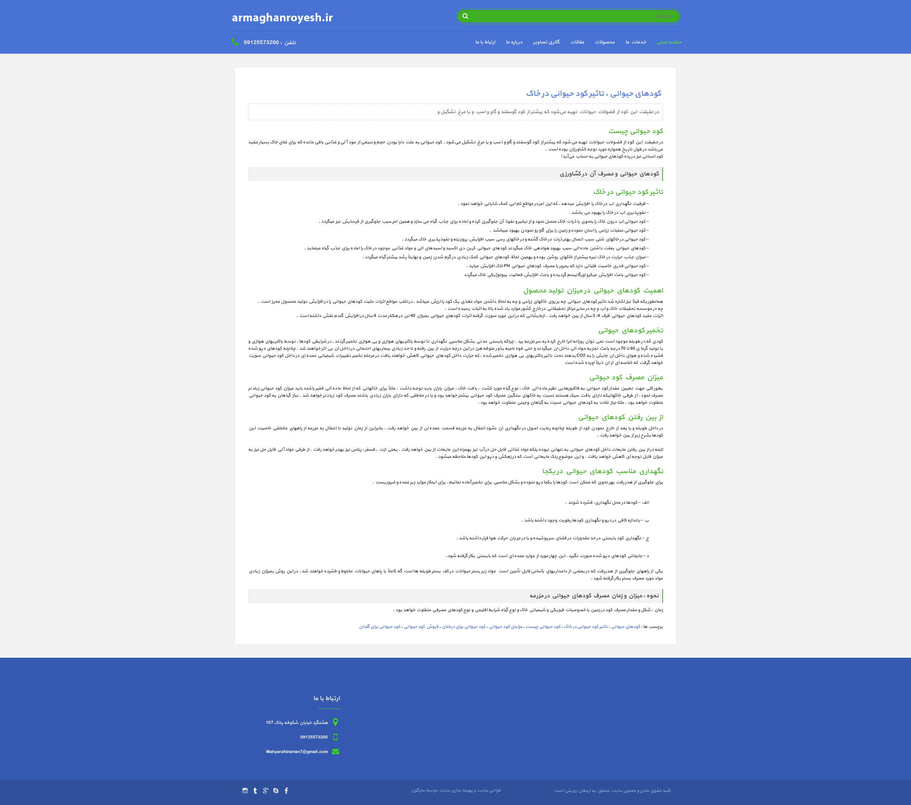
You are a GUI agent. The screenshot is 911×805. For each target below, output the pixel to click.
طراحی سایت (488, 790)
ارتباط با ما (485, 42)
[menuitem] (663, 43)
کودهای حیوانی (625, 626)
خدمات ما (635, 42)
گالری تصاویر (546, 42)
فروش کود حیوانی (421, 626)
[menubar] (572, 43)
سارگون (418, 790)
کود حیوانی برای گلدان (379, 626)
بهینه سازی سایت (455, 790)
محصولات (605, 42)
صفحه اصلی (669, 42)
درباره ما (514, 42)
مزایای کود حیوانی (505, 626)
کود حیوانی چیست (543, 626)
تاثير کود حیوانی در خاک (586, 626)
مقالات (577, 42)
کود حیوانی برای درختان (463, 626)
